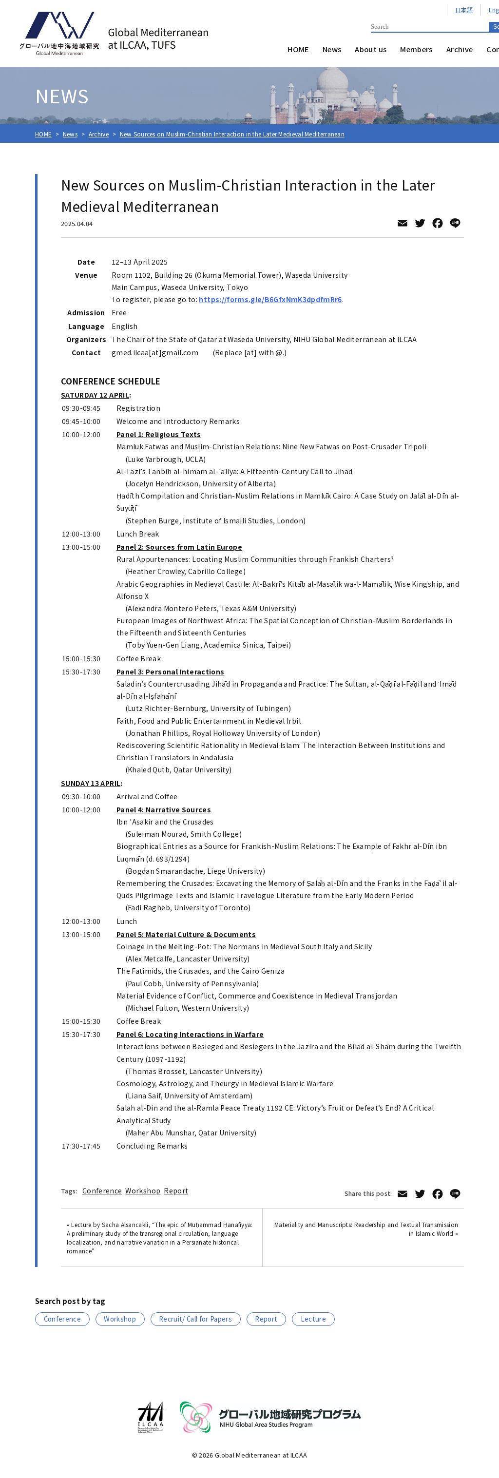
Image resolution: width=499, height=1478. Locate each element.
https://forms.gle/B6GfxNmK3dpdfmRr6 (270, 299)
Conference (102, 1190)
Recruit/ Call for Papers (195, 1319)
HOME (298, 49)
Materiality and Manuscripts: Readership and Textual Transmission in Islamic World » (366, 1228)
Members (416, 49)
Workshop (142, 1190)
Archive (459, 49)
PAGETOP (481, 1421)
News (332, 49)
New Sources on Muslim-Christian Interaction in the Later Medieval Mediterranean (232, 134)
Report (176, 1190)
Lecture (313, 1319)
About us (370, 49)
